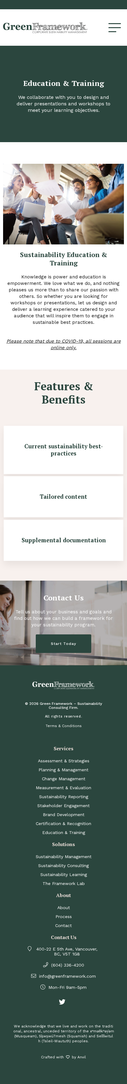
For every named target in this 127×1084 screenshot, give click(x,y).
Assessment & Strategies (63, 760)
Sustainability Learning (63, 874)
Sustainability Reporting (63, 796)
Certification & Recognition (63, 823)
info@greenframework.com (67, 976)
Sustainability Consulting (63, 865)
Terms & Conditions (64, 726)
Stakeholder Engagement (63, 805)
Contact (63, 925)
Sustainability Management (64, 856)
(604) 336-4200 (67, 965)
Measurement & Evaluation (63, 787)
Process (63, 916)
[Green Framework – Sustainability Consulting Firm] (56, 27)
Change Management (63, 778)
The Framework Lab (64, 883)
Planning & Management (63, 769)
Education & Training (63, 832)
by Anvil (79, 1057)
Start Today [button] (63, 644)
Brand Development (63, 814)
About (63, 907)
